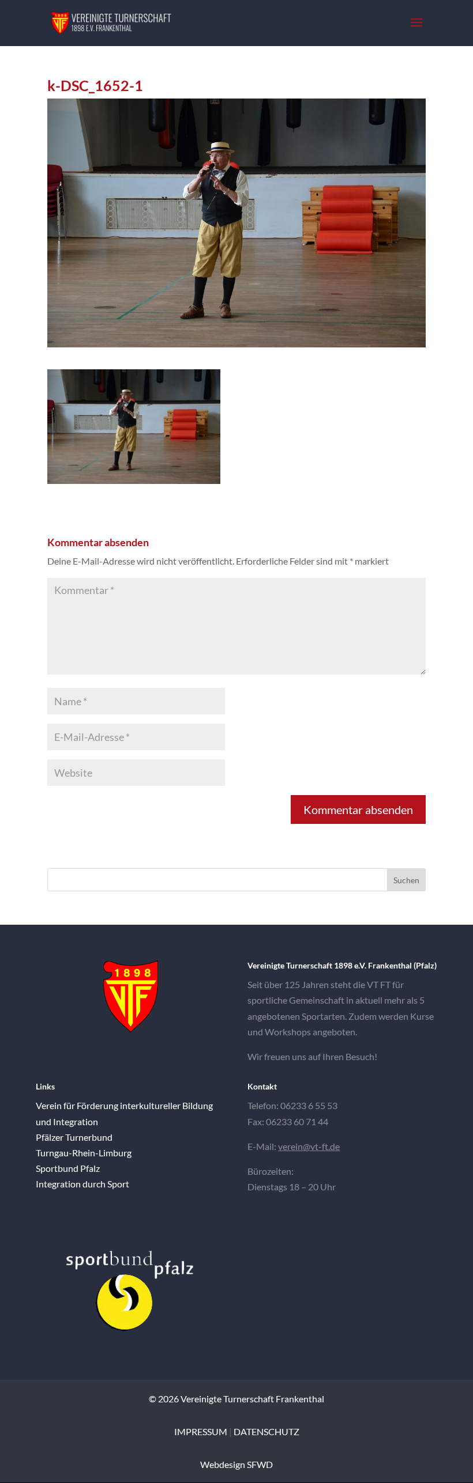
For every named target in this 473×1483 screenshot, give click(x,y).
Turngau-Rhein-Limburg (84, 1152)
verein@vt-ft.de (309, 1146)
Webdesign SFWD (236, 1464)
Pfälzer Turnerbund (74, 1137)
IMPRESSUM (200, 1431)
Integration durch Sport (82, 1183)
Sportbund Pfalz (68, 1168)
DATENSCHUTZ (266, 1431)
